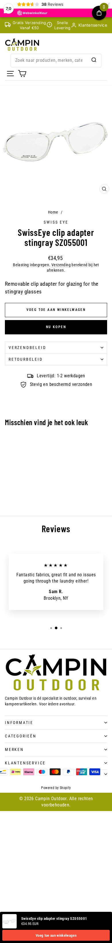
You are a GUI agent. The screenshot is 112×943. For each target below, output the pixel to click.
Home (53, 212)
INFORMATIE (19, 722)
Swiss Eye (56, 222)
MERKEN (14, 749)
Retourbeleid (26, 359)
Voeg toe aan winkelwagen (56, 935)
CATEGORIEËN (20, 736)
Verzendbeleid (27, 347)
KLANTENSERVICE (25, 763)
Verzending (61, 265)
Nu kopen (56, 327)
